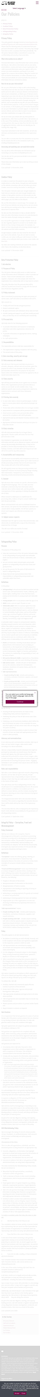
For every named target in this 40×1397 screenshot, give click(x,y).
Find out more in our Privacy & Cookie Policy (26, 1389)
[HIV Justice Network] (8, 3)
